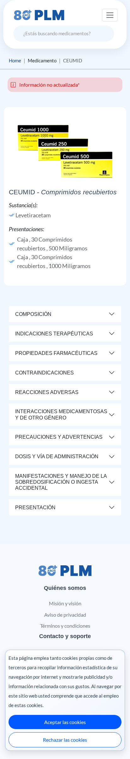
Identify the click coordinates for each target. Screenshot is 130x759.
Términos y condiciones (65, 626)
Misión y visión (65, 603)
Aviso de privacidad (65, 615)
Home (15, 60)
